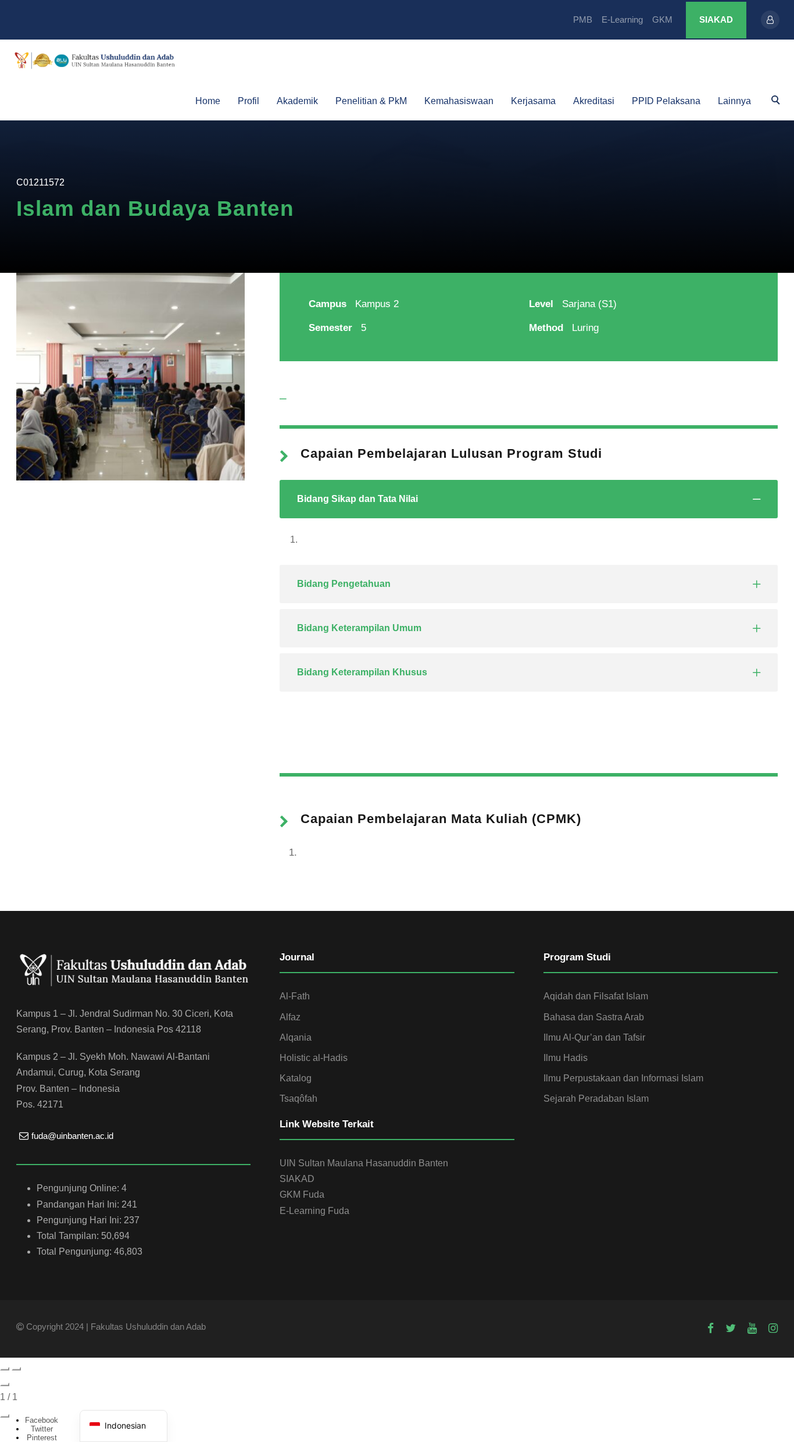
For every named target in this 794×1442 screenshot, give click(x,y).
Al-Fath (295, 996)
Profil (248, 101)
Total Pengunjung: (75, 1251)
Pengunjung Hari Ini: (80, 1220)
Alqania (296, 1037)
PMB (582, 19)
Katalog (296, 1078)
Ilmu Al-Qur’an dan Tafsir (594, 1037)
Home (207, 101)
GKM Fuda (302, 1194)
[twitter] (730, 1328)
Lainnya (734, 101)
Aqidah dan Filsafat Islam (595, 996)
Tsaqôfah (298, 1098)
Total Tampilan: (69, 1236)
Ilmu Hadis (565, 1058)
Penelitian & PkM (371, 101)
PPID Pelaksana (666, 101)
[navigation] (123, 1426)
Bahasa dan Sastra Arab (593, 1017)
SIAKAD (716, 19)
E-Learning (622, 19)
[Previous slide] (4, 1368)
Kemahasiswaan (458, 101)
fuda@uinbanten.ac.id (72, 1136)
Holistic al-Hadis (314, 1058)
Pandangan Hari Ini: (79, 1204)
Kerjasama (533, 101)
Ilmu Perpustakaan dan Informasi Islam (623, 1078)
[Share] (4, 1416)
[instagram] (773, 1328)
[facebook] (710, 1328)
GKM (662, 19)
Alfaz (290, 1017)
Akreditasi (593, 101)
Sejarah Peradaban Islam (596, 1098)
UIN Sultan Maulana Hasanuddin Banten (364, 1163)
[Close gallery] (4, 1384)
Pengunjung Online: (79, 1188)
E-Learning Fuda (314, 1211)
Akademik (297, 101)
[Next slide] (16, 1368)
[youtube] (752, 1328)
